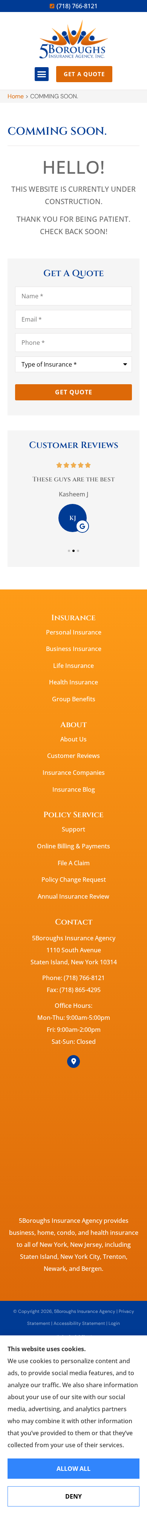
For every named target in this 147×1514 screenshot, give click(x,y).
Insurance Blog (73, 789)
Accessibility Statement (79, 1323)
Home (16, 96)
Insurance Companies (74, 772)
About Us (73, 739)
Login (114, 1323)
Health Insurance (73, 682)
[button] (42, 74)
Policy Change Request (73, 879)
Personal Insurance (73, 632)
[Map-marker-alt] (73, 1061)
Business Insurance (73, 649)
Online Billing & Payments (73, 846)
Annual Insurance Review (73, 896)
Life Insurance (73, 666)
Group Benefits (73, 699)
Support (73, 829)
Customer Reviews (73, 756)
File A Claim (74, 863)
